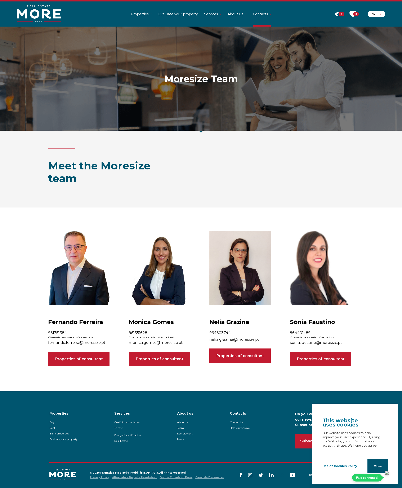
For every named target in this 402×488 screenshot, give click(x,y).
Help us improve (240, 427)
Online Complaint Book (176, 477)
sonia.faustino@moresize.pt (316, 342)
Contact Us (236, 422)
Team (180, 427)
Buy (51, 422)
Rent (52, 427)
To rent (118, 427)
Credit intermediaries (126, 422)
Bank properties (59, 433)
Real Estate (121, 440)
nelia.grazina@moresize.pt (234, 339)
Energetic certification (127, 435)
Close (378, 466)
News (180, 439)
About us (182, 422)
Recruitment (185, 433)
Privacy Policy (99, 477)
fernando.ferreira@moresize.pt (76, 342)
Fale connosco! (367, 477)
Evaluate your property (178, 14)
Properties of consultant (79, 359)
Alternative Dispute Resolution (134, 477)
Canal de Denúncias (209, 477)
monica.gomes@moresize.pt (156, 342)
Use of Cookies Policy (339, 466)
